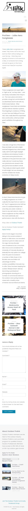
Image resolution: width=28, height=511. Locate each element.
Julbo (19, 287)
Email (4, 384)
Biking (9, 41)
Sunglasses (23, 288)
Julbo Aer (9, 49)
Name (4, 376)
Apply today (6, 229)
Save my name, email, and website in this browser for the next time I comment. (13, 404)
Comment (6, 355)
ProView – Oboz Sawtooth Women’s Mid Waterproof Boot (14, 326)
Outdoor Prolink (17, 223)
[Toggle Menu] (25, 16)
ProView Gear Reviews (17, 41)
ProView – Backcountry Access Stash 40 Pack (14, 306)
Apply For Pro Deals (8, 453)
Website (4, 392)
